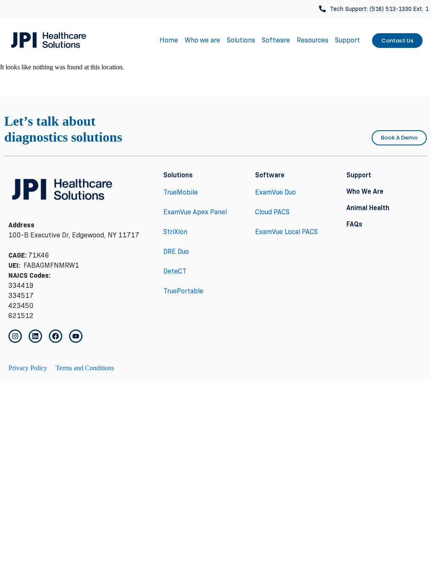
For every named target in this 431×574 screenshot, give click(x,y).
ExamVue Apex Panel (195, 212)
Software (276, 40)
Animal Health (367, 208)
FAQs (354, 224)
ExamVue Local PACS (286, 232)
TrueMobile (180, 192)
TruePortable (183, 291)
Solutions (241, 40)
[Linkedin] (35, 336)
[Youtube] (75, 336)
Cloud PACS (272, 212)
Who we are (202, 40)
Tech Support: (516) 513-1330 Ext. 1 (379, 9)
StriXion (175, 232)
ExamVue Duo (275, 192)
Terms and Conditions (85, 367)
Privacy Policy (27, 367)
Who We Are (364, 191)
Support (347, 40)
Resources (312, 40)
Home (169, 40)
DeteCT (174, 271)
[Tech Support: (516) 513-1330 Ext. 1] (322, 8)
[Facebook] (55, 336)
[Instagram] (15, 336)
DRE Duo (176, 251)
